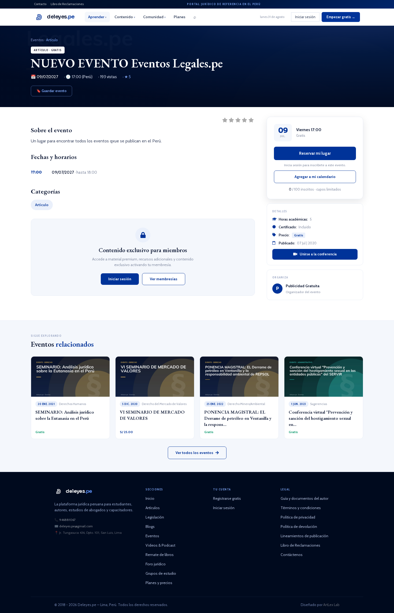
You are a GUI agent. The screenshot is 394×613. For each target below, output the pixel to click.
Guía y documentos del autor (304, 498)
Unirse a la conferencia (318, 254)
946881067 (67, 520)
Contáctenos (292, 554)
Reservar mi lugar (315, 153)
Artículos (153, 507)
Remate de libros (160, 554)
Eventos (37, 40)
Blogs (150, 526)
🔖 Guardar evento (51, 91)
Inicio (150, 498)
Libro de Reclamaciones (67, 4)
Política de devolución (299, 526)
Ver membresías (163, 279)
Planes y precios (159, 582)
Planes (179, 16)
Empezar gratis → (340, 17)
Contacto (40, 4)
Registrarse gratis (227, 498)
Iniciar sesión (305, 17)
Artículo (52, 40)
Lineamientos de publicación (304, 535)
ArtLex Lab (331, 605)
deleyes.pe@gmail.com (76, 526)
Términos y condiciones (301, 507)
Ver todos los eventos (194, 452)
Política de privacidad (298, 517)
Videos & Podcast (160, 545)
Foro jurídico (156, 564)
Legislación (155, 517)
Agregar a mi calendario (315, 176)
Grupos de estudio (161, 573)
